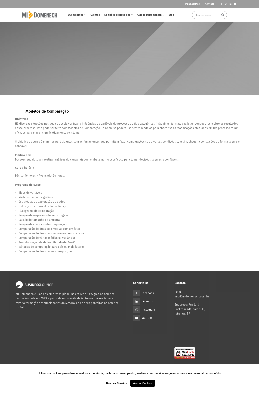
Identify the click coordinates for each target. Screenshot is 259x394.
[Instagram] (230, 4)
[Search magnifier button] (222, 15)
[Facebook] (221, 4)
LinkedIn (147, 301)
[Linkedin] (226, 4)
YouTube (147, 318)
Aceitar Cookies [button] (142, 383)
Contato (209, 4)
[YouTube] (234, 4)
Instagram (148, 309)
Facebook (148, 293)
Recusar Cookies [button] (116, 383)
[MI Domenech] (39, 15)
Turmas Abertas (191, 4)
